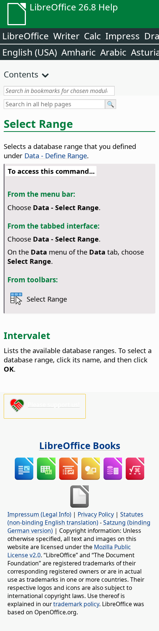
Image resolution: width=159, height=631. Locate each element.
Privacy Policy (96, 514)
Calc (92, 36)
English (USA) (29, 52)
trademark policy (76, 604)
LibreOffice (25, 36)
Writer (66, 36)
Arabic (113, 52)
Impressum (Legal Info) (39, 514)
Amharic (78, 52)
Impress (122, 36)
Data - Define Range (55, 155)
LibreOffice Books (79, 445)
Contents (21, 74)
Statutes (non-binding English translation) (75, 518)
